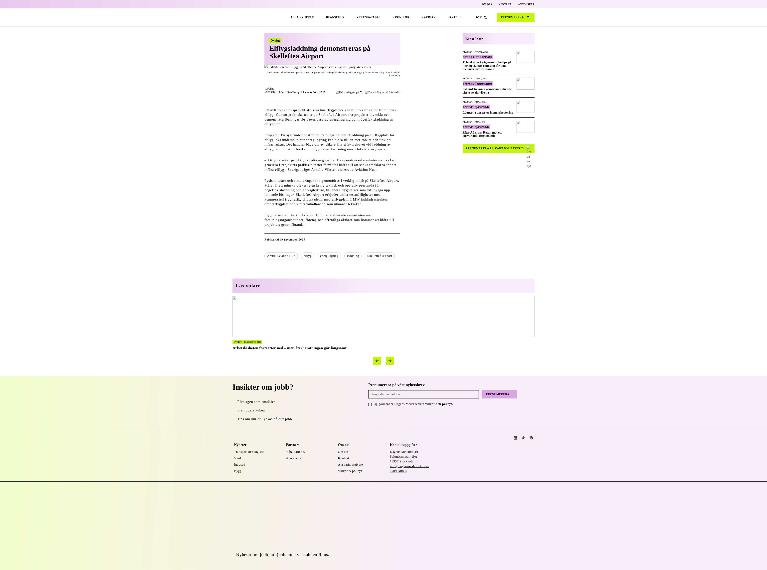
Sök (478, 17)
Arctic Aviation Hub (281, 256)
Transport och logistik (249, 451)
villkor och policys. (439, 404)
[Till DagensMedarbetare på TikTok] (523, 437)
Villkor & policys (350, 471)
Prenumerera (512, 17)
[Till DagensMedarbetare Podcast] (531, 437)
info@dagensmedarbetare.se (409, 466)
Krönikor (400, 17)
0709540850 (398, 471)
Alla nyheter (302, 17)
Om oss (487, 4)
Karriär (428, 17)
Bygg (238, 471)
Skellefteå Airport (379, 256)
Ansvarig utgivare (350, 464)
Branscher (335, 17)
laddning (353, 256)
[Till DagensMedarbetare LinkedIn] (515, 438)
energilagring (329, 256)
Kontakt (505, 4)
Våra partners (295, 451)
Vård (237, 458)
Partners (456, 17)
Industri (239, 464)
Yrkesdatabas (369, 17)
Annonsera (526, 4)
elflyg (308, 256)
